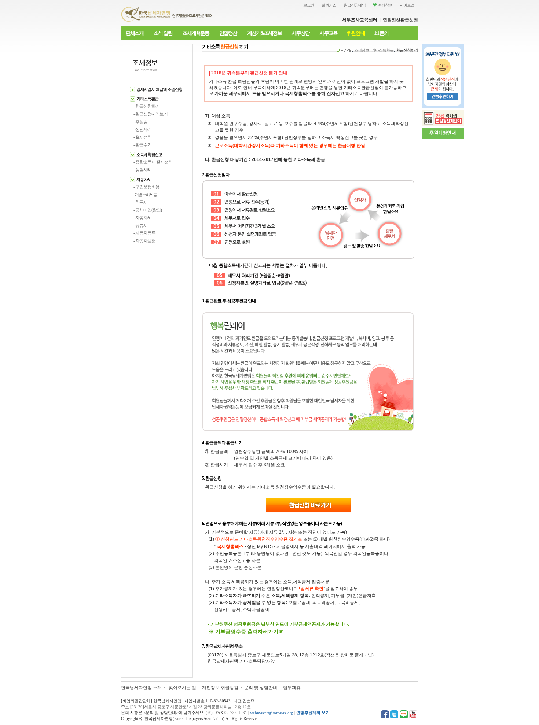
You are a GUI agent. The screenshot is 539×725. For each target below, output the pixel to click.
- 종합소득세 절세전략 (152, 162)
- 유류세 (140, 225)
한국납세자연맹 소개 (141, 687)
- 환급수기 (142, 144)
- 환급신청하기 (146, 106)
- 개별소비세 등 (145, 194)
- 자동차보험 (144, 240)
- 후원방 (140, 121)
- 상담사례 (142, 129)
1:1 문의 (381, 33)
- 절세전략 (142, 137)
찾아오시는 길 (182, 687)
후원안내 (355, 33)
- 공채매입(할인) (147, 210)
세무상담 (300, 33)
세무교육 (328, 33)
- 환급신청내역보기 (150, 114)
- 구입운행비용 (146, 186)
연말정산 (228, 33)
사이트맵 (407, 5)
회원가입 (329, 5)
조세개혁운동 (196, 33)
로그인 (308, 5)
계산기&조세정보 (264, 33)
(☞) (209, 712)
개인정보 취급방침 (220, 687)
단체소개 (134, 33)
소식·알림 (163, 33)
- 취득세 (140, 202)
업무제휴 (292, 687)
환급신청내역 (355, 5)
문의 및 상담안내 (261, 687)
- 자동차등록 (144, 233)
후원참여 (384, 5)
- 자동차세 (142, 217)
